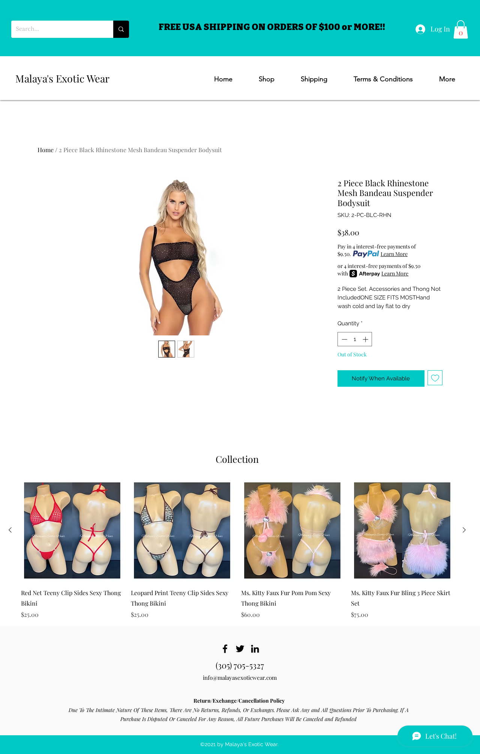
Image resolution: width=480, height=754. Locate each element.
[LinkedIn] (255, 648)
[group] (237, 549)
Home (46, 150)
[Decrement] (344, 339)
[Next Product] (464, 529)
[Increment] (366, 339)
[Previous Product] (10, 529)
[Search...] (121, 29)
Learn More (394, 253)
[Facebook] (225, 648)
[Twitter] (240, 648)
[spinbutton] (355, 339)
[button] (460, 29)
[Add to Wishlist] (435, 378)
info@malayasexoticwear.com (240, 677)
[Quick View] (72, 530)
